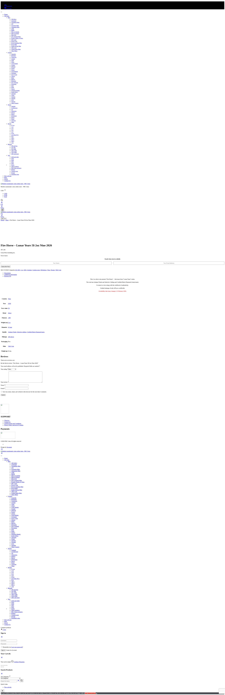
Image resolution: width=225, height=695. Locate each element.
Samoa (13, 89)
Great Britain (14, 71)
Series (12, 165)
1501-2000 (14, 152)
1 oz (12, 127)
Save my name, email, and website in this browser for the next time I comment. (24, 392)
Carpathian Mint (15, 22)
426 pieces (11, 337)
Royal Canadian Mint (16, 43)
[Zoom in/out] (1, 665)
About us (6, 420)
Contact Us (7, 180)
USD (5, 193)
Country (10, 52)
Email (3, 388)
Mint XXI (13, 35)
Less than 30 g (14, 135)
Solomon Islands (15, 90)
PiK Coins (13, 40)
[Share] (5, 665)
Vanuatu (13, 101)
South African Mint (16, 46)
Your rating (4, 369)
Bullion (13, 169)
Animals (13, 106)
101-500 (13, 147)
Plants (12, 119)
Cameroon (13, 57)
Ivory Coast (14, 74)
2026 (25, 270)
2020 (12, 160)
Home (6, 14)
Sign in (3, 650)
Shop (7, 220)
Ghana (12, 70)
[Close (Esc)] (6, 665)
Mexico (13, 79)
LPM (12, 28)
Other (12, 122)
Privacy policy (91, 693)
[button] (3, 629)
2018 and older (15, 157)
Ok (86, 693)
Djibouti (13, 66)
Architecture (14, 108)
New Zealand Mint (16, 36)
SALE (6, 179)
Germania (13, 73)
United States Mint (16, 49)
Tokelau (13, 97)
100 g (12, 138)
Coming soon (14, 171)
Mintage (10, 144)
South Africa (14, 92)
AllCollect (13, 19)
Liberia (13, 76)
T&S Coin (13, 47)
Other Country (14, 103)
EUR (5, 195)
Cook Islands (14, 63)
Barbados (13, 55)
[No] (96, 693)
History (13, 112)
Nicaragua (13, 84)
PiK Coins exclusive (16, 168)
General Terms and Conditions (12, 423)
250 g (12, 139)
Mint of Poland (15, 33)
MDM (12, 30)
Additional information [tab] (10, 274)
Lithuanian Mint (15, 27)
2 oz (12, 128)
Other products (15, 166)
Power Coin (14, 41)
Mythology (14, 116)
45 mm (10, 327)
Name (3, 385)
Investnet (9, 447)
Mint (9, 17)
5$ (8, 308)
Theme (9, 104)
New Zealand (14, 82)
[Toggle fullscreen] (3, 665)
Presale (13, 173)
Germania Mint (15, 25)
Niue (12, 85)
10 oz (12, 133)
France (13, 68)
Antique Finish (12, 332)
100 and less (14, 146)
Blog (5, 177)
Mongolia (13, 81)
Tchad (12, 95)
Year (9, 155)
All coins (6, 16)
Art (12, 109)
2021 (12, 161)
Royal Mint (14, 44)
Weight (9, 123)
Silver (9, 313)
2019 (12, 158)
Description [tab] (7, 273)
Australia (13, 54)
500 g (12, 141)
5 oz (12, 131)
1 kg (12, 142)
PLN (5, 197)
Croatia (13, 65)
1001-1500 (14, 150)
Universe (13, 120)
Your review (5, 382)
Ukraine (13, 98)
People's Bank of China (17, 38)
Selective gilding (21, 332)
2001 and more (15, 154)
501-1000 (13, 149)
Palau (12, 87)
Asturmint (13, 21)
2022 (12, 163)
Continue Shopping (19, 662)
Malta (12, 78)
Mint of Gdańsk (15, 32)
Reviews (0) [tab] (7, 276)
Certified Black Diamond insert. (36, 332)
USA (12, 100)
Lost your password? (17, 647)
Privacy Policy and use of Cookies (13, 425)
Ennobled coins (15, 174)
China (12, 62)
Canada (13, 59)
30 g (12, 136)
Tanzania (13, 93)
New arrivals (7, 176)
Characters (13, 111)
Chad (12, 60)
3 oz (12, 130)
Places (12, 117)
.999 (9, 318)
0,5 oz (12, 125)
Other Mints (14, 51)
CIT (12, 24)
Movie (12, 114)
